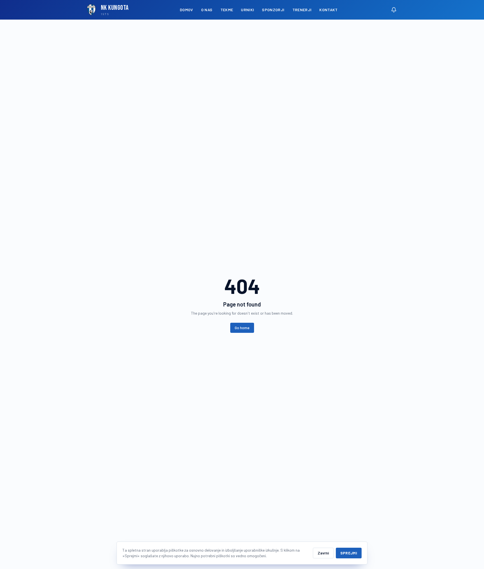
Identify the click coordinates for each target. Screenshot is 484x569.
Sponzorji (273, 9)
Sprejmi (348, 553)
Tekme (226, 9)
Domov (186, 9)
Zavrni (323, 553)
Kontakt (328, 9)
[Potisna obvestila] (394, 10)
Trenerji (302, 9)
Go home (242, 327)
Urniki (247, 9)
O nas (207, 9)
